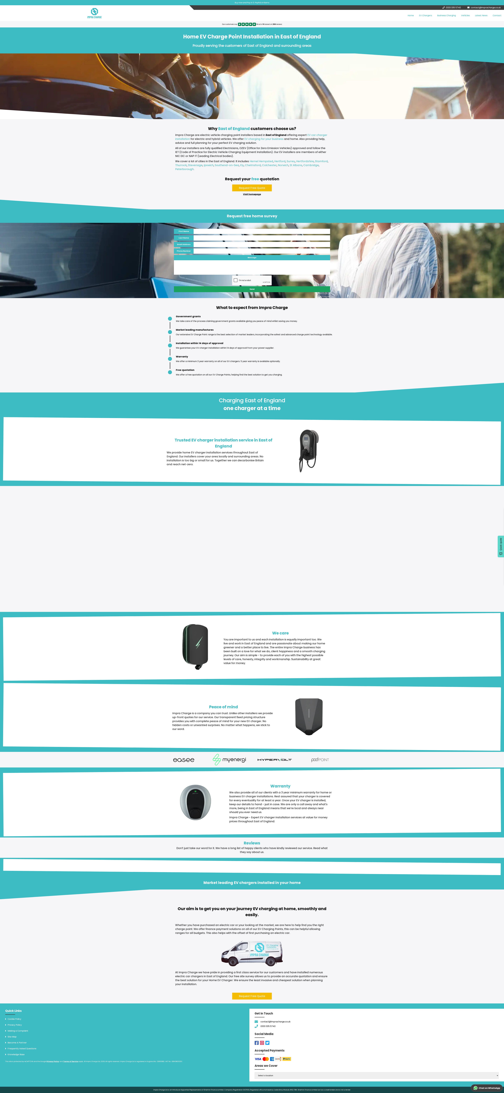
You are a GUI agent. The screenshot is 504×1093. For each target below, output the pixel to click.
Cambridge (311, 165)
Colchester (269, 165)
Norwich (283, 165)
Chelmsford (253, 165)
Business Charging (446, 15)
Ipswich (209, 165)
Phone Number (184, 251)
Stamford (321, 161)
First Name (184, 231)
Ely (242, 165)
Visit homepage (252, 194)
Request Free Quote (252, 188)
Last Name (184, 238)
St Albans (296, 165)
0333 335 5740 (453, 7)
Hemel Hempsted (261, 161)
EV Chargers (425, 15)
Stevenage (195, 165)
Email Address (184, 244)
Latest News (481, 15)
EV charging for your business (264, 139)
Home (411, 15)
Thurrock (181, 165)
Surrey (291, 161)
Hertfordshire (305, 161)
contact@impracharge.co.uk (486, 7)
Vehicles (465, 15)
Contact (497, 15)
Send (252, 289)
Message (252, 257)
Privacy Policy (53, 1061)
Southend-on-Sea (227, 165)
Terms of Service (70, 1061)
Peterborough (184, 169)
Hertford (279, 161)
